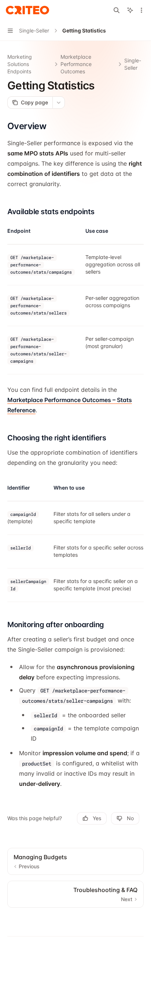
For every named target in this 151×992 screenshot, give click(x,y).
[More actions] (141, 10)
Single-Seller (132, 64)
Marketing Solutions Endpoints (19, 64)
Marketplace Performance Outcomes (76, 64)
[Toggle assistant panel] (130, 10)
